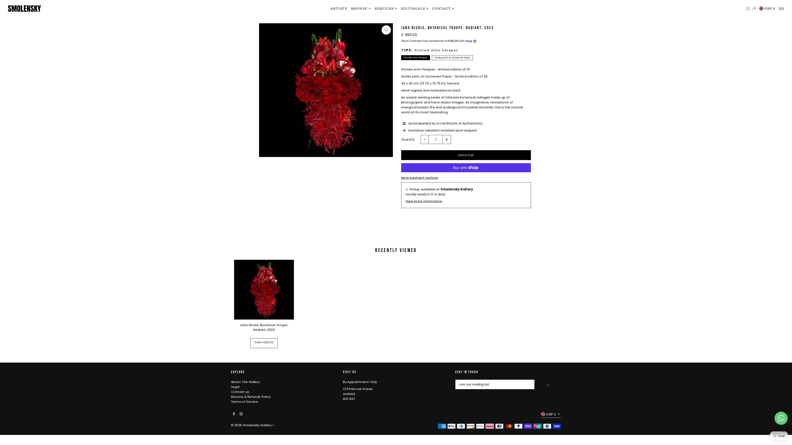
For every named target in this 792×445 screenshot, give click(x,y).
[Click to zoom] (386, 30)
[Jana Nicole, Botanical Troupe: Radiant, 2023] (264, 290)
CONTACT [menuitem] (441, 8)
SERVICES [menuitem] (384, 8)
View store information (423, 201)
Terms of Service (244, 401)
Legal (235, 387)
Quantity (408, 139)
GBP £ (770, 8)
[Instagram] (241, 414)
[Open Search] (748, 8)
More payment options (419, 178)
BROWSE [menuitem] (359, 8)
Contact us (240, 392)
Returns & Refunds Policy (251, 397)
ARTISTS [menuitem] (338, 8)
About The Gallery (245, 382)
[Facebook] (234, 414)
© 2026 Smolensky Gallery (251, 425)
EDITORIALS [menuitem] (413, 8)
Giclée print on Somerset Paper (452, 57)
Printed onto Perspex (415, 57)
